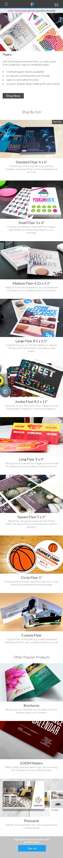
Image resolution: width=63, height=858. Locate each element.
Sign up (32, 848)
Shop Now (13, 96)
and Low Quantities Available (31, 10)
